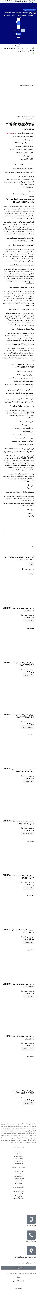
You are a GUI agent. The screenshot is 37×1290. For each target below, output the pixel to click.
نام (33, 538)
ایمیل (32, 546)
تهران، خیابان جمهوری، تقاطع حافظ (25, 1257)
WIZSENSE (25, 179)
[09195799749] (31, 1219)
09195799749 (31, 1225)
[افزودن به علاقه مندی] (32, 604)
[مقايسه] (32, 624)
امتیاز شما (30, 509)
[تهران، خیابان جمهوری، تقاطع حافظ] (31, 1250)
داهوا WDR (31, 182)
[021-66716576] (31, 1235)
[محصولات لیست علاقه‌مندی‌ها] (18, 27)
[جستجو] (18, 19)
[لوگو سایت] (26, 5)
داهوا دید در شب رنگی (10, 182)
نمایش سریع (27, 624)
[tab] (22, 194)
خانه (32, 116)
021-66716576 (31, 1241)
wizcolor (17, 179)
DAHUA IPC (10, 179)
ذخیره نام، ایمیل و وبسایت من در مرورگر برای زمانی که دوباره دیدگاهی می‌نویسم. (18, 558)
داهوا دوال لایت (22, 182)
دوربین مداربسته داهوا (23, 116)
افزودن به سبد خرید (19, 164)
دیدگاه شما (30, 516)
